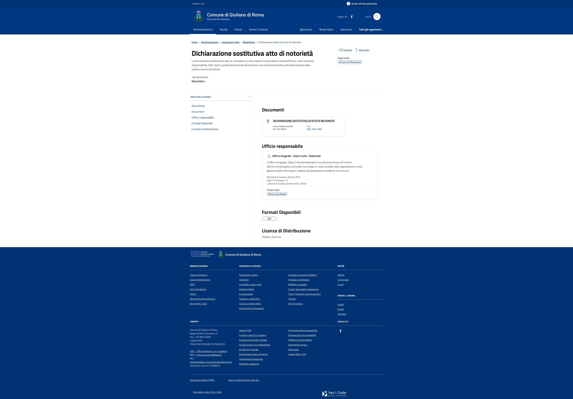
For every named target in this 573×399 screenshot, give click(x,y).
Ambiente (244, 279)
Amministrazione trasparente (302, 330)
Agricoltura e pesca (248, 275)
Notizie (341, 275)
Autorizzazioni (246, 294)
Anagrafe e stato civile (250, 284)
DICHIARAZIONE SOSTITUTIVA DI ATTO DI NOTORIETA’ (304, 121)
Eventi (341, 309)
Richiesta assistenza (249, 364)
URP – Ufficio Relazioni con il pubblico (208, 351)
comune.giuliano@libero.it (209, 355)
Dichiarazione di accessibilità (302, 335)
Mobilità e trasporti (297, 284)
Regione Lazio (198, 3)
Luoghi (341, 304)
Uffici (192, 284)
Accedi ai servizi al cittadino (252, 335)
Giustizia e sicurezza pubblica (302, 275)
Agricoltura (306, 29)
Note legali (293, 349)
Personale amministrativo (202, 299)
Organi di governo (198, 275)
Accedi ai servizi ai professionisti (254, 344)
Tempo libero (326, 29)
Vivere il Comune (258, 29)
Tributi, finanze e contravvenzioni (304, 294)
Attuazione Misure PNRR (202, 380)
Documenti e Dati (198, 303)
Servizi (238, 29)
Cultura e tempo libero (250, 303)
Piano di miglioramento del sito (243, 380)
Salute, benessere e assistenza (303, 289)
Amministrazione (203, 29)
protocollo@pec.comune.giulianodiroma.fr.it (211, 362)
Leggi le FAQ (245, 330)
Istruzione (346, 29)
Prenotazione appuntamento (253, 354)
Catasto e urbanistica (249, 299)
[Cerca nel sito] (377, 16)
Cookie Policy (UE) (297, 354)
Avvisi (340, 284)
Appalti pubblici (246, 289)
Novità (223, 29)
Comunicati (343, 279)
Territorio (342, 314)
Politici (193, 294)
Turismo (292, 299)
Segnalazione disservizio (251, 359)
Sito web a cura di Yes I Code (207, 392)
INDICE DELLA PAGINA (200, 96)
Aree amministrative (200, 279)
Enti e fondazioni (198, 289)
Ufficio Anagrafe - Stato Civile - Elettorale (296, 156)
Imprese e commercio (298, 279)
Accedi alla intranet (248, 349)
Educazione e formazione (251, 308)
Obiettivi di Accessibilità (300, 340)
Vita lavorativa (295, 303)
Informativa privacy (297, 344)
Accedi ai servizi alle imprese (253, 340)
